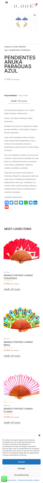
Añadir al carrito (18, 100)
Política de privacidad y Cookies (28, 480)
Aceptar (21, 462)
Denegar (21, 468)
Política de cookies (10, 480)
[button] (39, 435)
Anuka (15, 47)
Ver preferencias (21, 475)
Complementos (14, 50)
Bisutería (22, 47)
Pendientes (25, 50)
